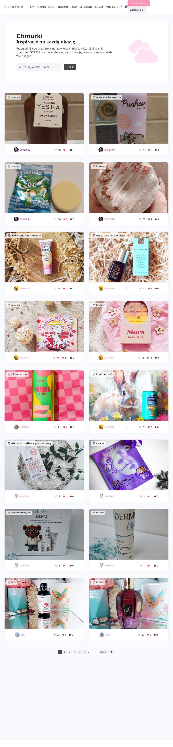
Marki (51, 6)
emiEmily (25, 149)
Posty (31, 6)
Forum (73, 6)
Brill (23, 634)
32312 (103, 651)
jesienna (25, 288)
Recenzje (41, 6)
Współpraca (112, 6)
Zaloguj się (136, 9)
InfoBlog (99, 6)
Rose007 (24, 426)
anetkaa (24, 496)
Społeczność (86, 6)
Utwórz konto (138, 3)
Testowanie (62, 6)
